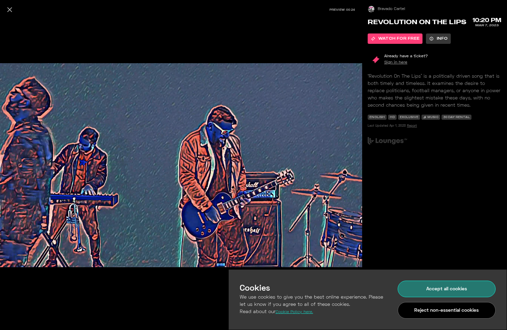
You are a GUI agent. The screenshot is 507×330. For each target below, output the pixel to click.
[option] (395, 38)
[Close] (10, 10)
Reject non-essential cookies (446, 310)
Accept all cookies (446, 289)
